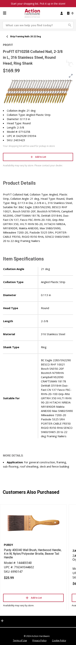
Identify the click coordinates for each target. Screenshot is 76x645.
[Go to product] (33, 523)
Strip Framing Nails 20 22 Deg (25, 36)
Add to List (40, 157)
